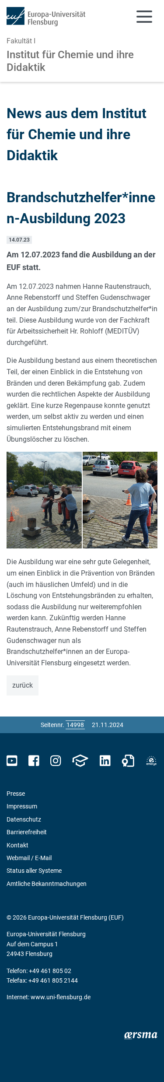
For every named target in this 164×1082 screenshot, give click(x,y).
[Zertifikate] (128, 761)
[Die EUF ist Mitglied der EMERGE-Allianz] (151, 761)
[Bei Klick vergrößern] (44, 500)
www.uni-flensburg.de (61, 997)
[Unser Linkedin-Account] (105, 761)
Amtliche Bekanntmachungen (47, 883)
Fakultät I (21, 41)
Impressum (22, 806)
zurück (22, 685)
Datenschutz (24, 819)
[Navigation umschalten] (144, 17)
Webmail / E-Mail (29, 857)
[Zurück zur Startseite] (46, 16)
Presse (16, 793)
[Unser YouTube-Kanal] (12, 761)
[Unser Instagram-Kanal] (55, 761)
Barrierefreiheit (27, 832)
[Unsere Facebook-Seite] (33, 761)
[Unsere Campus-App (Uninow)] (80, 761)
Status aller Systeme (34, 870)
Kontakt (17, 845)
